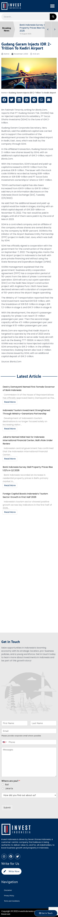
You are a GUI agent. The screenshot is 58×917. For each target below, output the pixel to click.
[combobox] (5, 742)
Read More (10, 402)
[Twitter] (17, 856)
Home (4, 92)
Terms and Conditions (12, 901)
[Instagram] (4, 856)
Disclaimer (8, 890)
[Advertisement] (29, 546)
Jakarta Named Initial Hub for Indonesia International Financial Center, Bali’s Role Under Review (28, 440)
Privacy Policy (9, 895)
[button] (52, 6)
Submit (7, 807)
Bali (7, 784)
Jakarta (9, 788)
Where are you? (10, 781)
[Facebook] (10, 856)
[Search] (53, 17)
